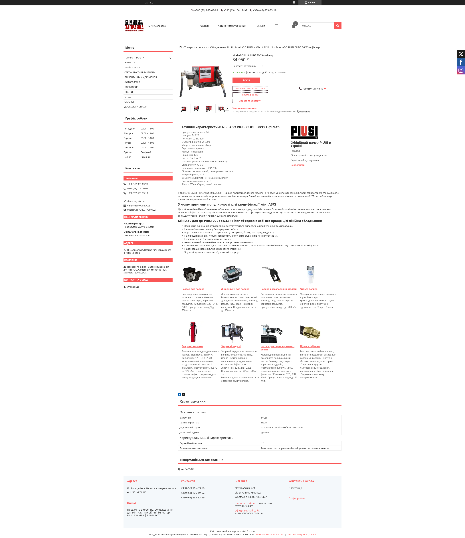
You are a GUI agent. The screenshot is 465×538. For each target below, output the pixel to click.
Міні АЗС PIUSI (244, 47)
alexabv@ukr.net (136, 201)
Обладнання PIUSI (221, 47)
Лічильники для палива (235, 289)
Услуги (261, 25)
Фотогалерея (132, 82)
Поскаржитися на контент (270, 534)
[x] (183, 395)
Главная (204, 25)
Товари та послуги (195, 47)
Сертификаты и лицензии (139, 72)
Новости (129, 62)
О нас (127, 96)
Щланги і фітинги (310, 346)
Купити (246, 80)
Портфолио (131, 87)
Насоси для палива (193, 289)
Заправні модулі (231, 346)
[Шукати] (337, 25)
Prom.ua (250, 531)
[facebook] (179, 395)
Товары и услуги (134, 57)
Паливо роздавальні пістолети (279, 289)
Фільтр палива (308, 289)
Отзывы (129, 101)
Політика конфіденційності (301, 534)
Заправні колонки (192, 346)
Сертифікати (297, 165)
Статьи (128, 92)
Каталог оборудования (232, 25)
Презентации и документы (140, 77)
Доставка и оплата (135, 106)
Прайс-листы (132, 67)
